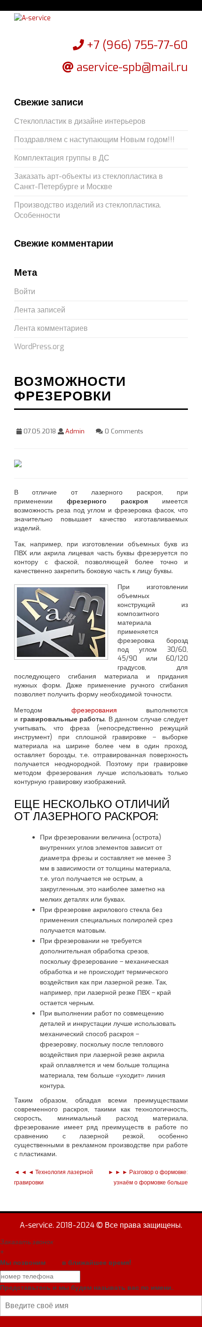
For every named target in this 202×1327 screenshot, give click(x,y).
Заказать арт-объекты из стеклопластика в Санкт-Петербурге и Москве (88, 181)
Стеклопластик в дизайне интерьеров (80, 121)
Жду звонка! (100, 1276)
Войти (24, 291)
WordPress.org (39, 347)
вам (53, 1262)
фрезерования (94, 710)
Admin (75, 431)
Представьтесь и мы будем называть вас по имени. (86, 1287)
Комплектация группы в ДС (61, 158)
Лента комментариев (51, 328)
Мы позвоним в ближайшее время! (65, 1262)
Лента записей (39, 310)
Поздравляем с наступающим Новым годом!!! (94, 139)
